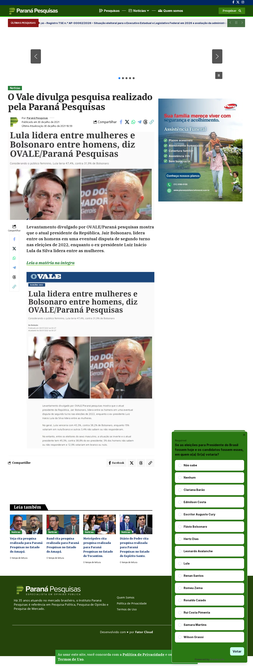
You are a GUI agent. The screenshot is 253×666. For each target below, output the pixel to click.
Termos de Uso (70, 659)
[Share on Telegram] (139, 122)
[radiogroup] (209, 551)
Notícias (15, 88)
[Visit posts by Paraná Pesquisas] (14, 122)
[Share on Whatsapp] (133, 122)
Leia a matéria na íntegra (50, 262)
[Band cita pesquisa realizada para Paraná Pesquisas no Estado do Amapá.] (62, 524)
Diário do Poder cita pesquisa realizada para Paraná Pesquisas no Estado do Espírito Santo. (134, 547)
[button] (232, 11)
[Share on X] (127, 122)
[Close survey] (244, 435)
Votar (237, 651)
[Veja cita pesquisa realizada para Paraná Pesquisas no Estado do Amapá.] (26, 524)
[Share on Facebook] (121, 122)
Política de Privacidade (143, 654)
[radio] (179, 465)
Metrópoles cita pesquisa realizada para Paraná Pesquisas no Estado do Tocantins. (98, 547)
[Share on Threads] (145, 122)
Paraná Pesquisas (37, 118)
